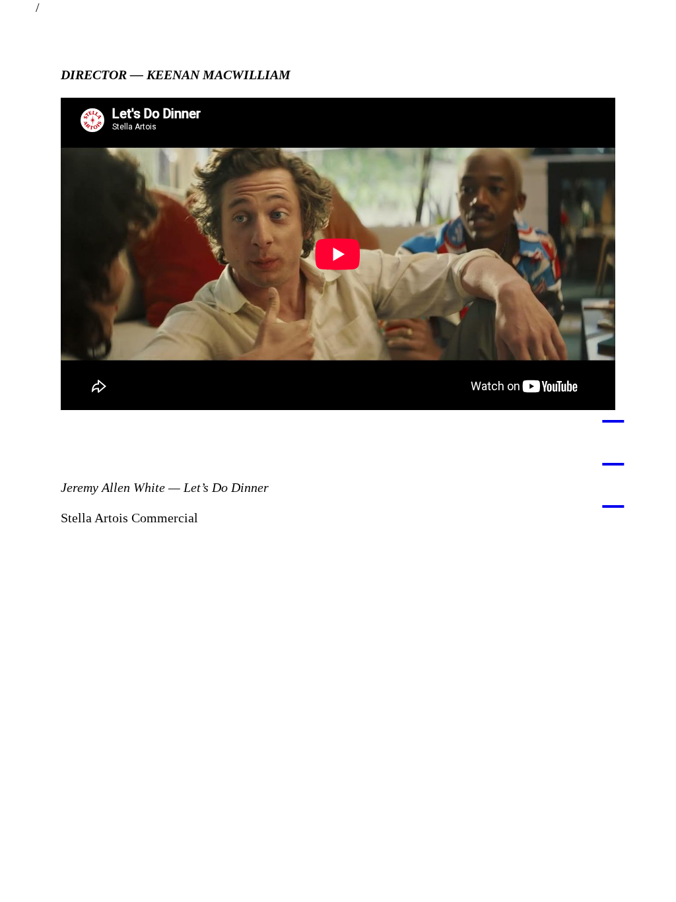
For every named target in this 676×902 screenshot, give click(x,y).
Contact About (338, 7)
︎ (613, 451)
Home (16, 7)
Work (57, 7)
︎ (613, 408)
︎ (613, 493)
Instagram (649, 7)
